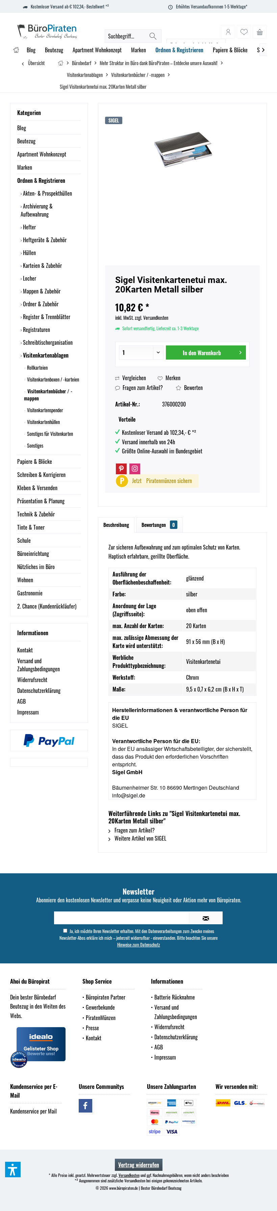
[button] (13, 1169)
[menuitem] (260, 31)
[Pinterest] (121, 468)
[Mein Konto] (228, 31)
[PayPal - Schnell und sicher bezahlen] (49, 740)
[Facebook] (85, 1106)
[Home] (16, 50)
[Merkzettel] (244, 31)
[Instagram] (134, 468)
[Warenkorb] (260, 31)
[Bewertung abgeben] (182, 298)
